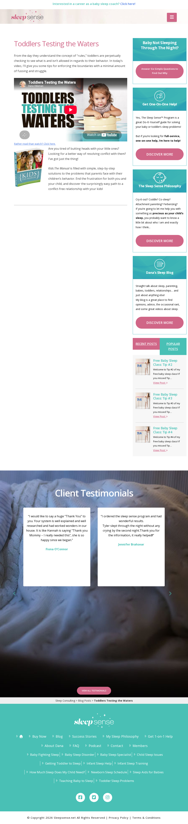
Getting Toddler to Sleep (63, 763)
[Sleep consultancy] (19, 736)
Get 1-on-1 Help (160, 736)
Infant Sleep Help (99, 763)
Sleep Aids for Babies (148, 772)
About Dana (54, 745)
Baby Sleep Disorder (79, 754)
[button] (172, 17)
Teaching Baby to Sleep (76, 781)
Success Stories (84, 736)
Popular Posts (173, 346)
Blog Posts (84, 700)
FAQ (76, 745)
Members (140, 745)
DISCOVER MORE (159, 154)
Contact (117, 745)
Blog (59, 736)
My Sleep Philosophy (122, 736)
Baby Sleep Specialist (115, 754)
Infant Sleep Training (133, 763)
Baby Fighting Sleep (44, 754)
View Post (159, 382)
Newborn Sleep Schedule (109, 772)
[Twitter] (94, 797)
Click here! (127, 4)
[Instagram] (107, 797)
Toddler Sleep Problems (116, 781)
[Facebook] (80, 797)
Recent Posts (146, 344)
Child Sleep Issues (150, 754)
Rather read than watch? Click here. (35, 143)
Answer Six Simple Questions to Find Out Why (159, 71)
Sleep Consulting (65, 700)
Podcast (95, 745)
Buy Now (39, 736)
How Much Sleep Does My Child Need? (57, 772)
